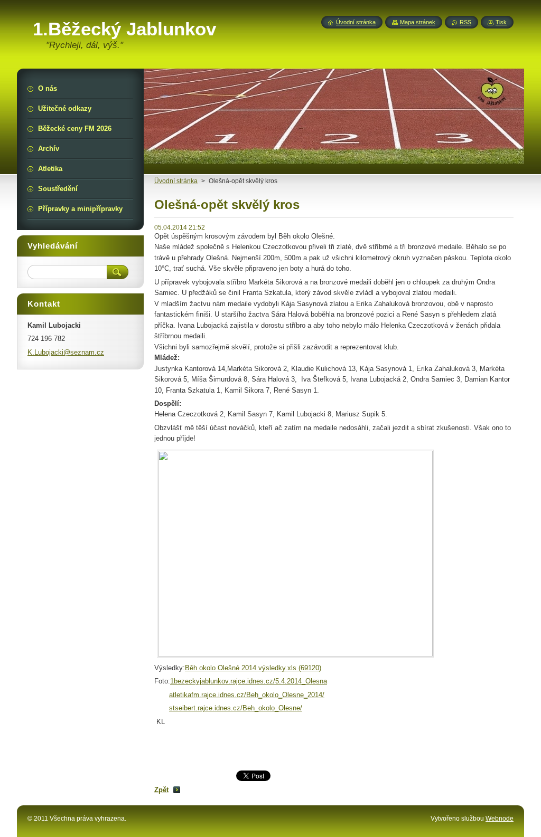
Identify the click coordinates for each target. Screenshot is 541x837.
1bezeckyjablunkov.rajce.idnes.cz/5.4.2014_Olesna (248, 681)
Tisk (501, 22)
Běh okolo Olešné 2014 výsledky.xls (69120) (253, 668)
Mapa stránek (417, 22)
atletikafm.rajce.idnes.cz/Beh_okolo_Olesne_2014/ (246, 695)
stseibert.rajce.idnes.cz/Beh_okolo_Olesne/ (235, 708)
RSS (465, 22)
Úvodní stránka (356, 22)
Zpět (161, 790)
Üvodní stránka (176, 181)
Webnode (500, 818)
